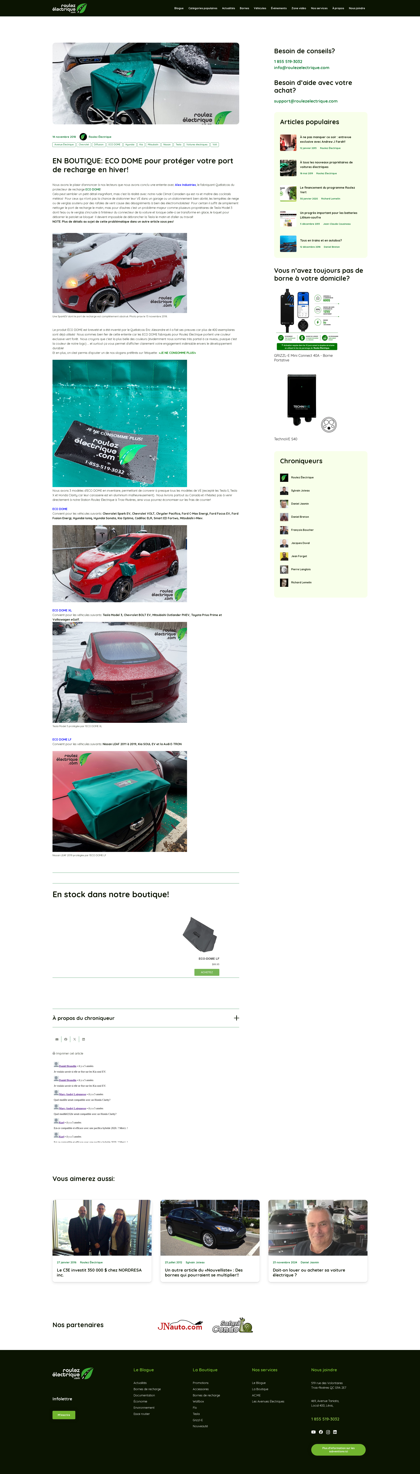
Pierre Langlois (301, 569)
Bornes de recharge (147, 1389)
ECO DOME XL (62, 610)
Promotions (201, 1383)
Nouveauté (200, 1426)
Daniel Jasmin (300, 503)
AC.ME (256, 1395)
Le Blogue (259, 1383)
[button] (267, 8)
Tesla (196, 1414)
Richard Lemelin (330, 198)
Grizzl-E (198, 1420)
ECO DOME (92, 189)
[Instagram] (328, 1432)
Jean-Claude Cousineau (337, 223)
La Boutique (260, 1389)
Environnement (144, 1408)
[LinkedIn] (335, 1432)
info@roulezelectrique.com (301, 67)
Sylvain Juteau (300, 490)
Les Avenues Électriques (268, 1401)
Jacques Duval (300, 543)
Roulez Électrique (100, 136)
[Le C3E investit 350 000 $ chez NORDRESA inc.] (102, 1241)
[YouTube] (313, 1432)
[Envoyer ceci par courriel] (56, 1039)
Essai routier (142, 1414)
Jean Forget (299, 556)
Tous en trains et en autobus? (321, 240)
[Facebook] (321, 1432)
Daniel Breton (332, 246)
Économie (140, 1401)
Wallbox (198, 1401)
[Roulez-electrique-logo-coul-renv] (69, 8)
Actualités (140, 1383)
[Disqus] (145, 1101)
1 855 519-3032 (288, 61)
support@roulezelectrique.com (306, 101)
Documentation (144, 1395)
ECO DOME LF (62, 739)
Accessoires (201, 1389)
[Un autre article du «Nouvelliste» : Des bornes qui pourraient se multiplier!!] (210, 1241)
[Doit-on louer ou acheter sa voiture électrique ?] (318, 1241)
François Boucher (302, 530)
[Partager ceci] (65, 1039)
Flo (195, 1408)
